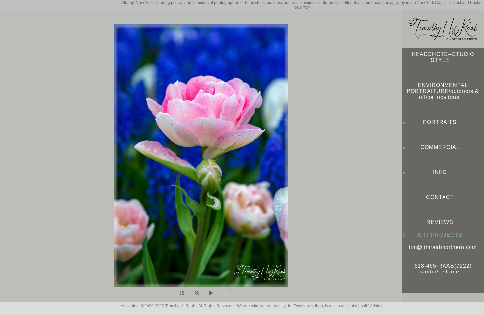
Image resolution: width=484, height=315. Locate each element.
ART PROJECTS (439, 235)
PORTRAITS (440, 122)
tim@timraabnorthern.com (443, 247)
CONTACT (440, 197)
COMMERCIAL (440, 147)
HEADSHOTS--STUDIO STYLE (443, 57)
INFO (440, 172)
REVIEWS (439, 222)
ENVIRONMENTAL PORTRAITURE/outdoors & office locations (443, 91)
